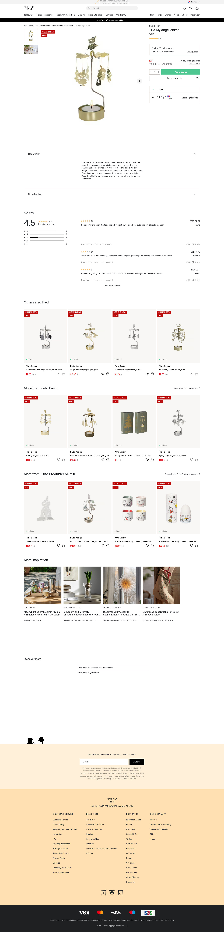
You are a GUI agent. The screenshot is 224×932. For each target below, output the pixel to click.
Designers (130, 829)
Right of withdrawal (61, 872)
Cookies (56, 863)
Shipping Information (61, 844)
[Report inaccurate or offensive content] (198, 244)
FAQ (54, 839)
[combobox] (194, 2)
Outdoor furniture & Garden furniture (101, 848)
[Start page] (29, 8)
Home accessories (45, 15)
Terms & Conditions (61, 853)
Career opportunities (159, 829)
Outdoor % (121, 15)
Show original (107, 244)
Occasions (130, 853)
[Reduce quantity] (151, 72)
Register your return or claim (65, 829)
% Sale (129, 839)
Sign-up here (192, 52)
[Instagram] (112, 893)
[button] (156, 39)
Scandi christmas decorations (61, 26)
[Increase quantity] (158, 72)
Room (128, 858)
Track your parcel (60, 848)
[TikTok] (120, 893)
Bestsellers (131, 848)
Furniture (109, 15)
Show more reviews (112, 286)
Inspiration (195, 15)
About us (154, 820)
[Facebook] (103, 893)
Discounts (130, 882)
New (152, 15)
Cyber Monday (132, 877)
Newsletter (57, 834)
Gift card (89, 853)
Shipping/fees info (190, 98)
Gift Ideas (130, 863)
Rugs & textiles (95, 15)
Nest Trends (131, 868)
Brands (168, 15)
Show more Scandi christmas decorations (95, 667)
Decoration (44, 26)
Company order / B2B (62, 868)
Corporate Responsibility (160, 824)
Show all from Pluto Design (184, 388)
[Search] (89, 8)
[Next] (139, 81)
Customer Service (60, 820)
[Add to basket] (63, 373)
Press (152, 839)
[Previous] (47, 81)
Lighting (81, 15)
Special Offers (180, 15)
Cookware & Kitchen (95, 824)
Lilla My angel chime (82, 26)
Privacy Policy (59, 858)
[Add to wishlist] (59, 374)
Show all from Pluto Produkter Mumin (180, 474)
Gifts (160, 15)
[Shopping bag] (197, 8)
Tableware (29, 15)
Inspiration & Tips (133, 820)
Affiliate (153, 834)
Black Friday (131, 872)
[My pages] (184, 8)
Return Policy (58, 824)
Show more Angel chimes (88, 672)
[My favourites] (191, 8)
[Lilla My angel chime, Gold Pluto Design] (93, 80)
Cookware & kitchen (66, 15)
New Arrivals (131, 844)
